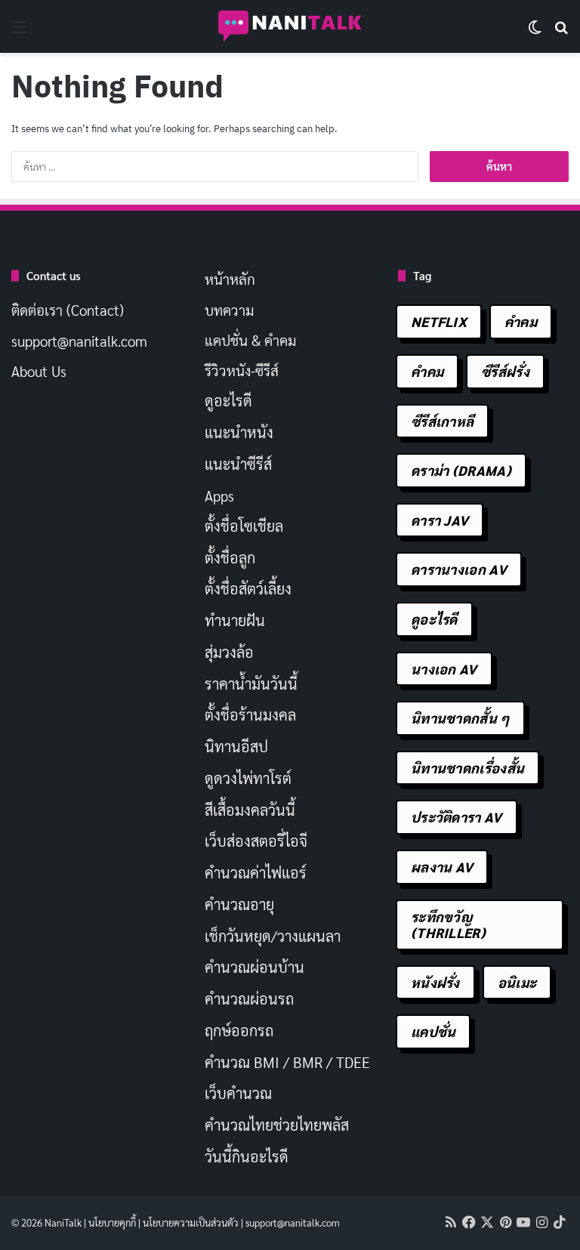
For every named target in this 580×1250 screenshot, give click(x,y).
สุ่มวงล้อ (229, 652)
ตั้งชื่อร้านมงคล (250, 714)
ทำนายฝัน (235, 620)
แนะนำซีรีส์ (238, 464)
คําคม (427, 371)
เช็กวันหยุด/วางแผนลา (273, 936)
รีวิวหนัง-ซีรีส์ (242, 370)
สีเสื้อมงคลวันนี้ (250, 809)
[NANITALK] (290, 26)
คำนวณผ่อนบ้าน (254, 967)
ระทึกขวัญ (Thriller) (448, 925)
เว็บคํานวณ (238, 1093)
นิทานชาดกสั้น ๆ (460, 718)
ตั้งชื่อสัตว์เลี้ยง (248, 588)
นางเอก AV (444, 668)
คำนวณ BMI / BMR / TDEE (287, 1062)
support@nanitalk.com (79, 341)
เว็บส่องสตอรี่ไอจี (256, 840)
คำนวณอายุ (239, 904)
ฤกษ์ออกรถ (239, 1030)
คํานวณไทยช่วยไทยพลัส (277, 1124)
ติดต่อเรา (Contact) (67, 310)
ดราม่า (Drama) (461, 470)
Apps (219, 495)
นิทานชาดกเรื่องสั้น (467, 767)
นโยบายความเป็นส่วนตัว (191, 1222)
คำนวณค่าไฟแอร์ (256, 872)
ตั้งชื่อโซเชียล (244, 525)
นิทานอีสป (236, 746)
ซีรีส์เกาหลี (442, 421)
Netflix (439, 321)
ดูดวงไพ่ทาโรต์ (248, 778)
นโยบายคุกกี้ (112, 1222)
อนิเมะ (517, 982)
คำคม (520, 321)
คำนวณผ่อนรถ (249, 998)
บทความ (229, 310)
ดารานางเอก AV (459, 569)
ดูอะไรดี (228, 400)
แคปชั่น (433, 1031)
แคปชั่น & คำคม (250, 340)
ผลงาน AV (442, 866)
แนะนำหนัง (239, 432)
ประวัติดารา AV (456, 817)
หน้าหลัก (230, 279)
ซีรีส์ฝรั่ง (505, 371)
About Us (38, 371)
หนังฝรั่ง (435, 982)
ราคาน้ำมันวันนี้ (251, 683)
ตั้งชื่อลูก (230, 557)
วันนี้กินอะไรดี (246, 1156)
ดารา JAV (439, 520)
